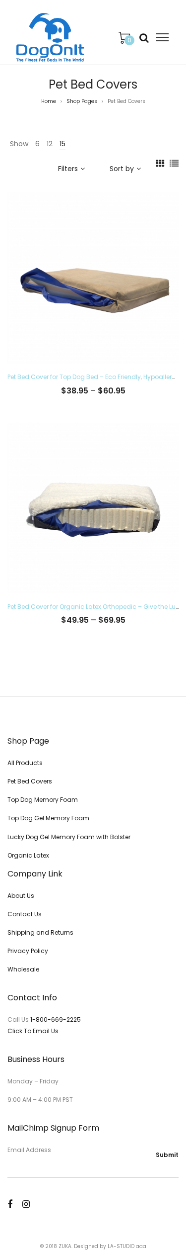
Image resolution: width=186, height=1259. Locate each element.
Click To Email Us (33, 1031)
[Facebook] (9, 1204)
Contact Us (24, 914)
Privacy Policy (27, 951)
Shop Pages (81, 101)
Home (48, 101)
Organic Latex (28, 855)
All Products (25, 763)
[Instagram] (26, 1204)
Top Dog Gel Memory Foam (48, 818)
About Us (20, 895)
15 (62, 144)
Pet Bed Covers (29, 781)
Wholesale (23, 969)
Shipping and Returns (40, 932)
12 (50, 144)
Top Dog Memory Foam (42, 799)
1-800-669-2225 (55, 1019)
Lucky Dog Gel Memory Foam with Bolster (68, 837)
